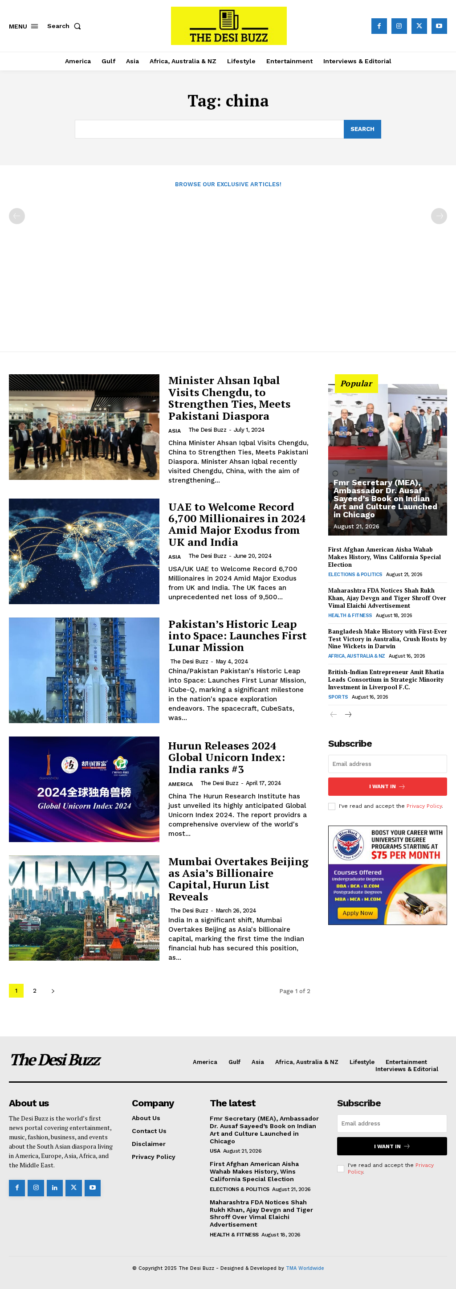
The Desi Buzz (207, 429)
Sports (338, 697)
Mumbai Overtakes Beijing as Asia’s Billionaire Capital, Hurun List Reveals (238, 879)
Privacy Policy (424, 806)
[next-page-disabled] (439, 216)
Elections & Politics (355, 574)
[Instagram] (399, 26)
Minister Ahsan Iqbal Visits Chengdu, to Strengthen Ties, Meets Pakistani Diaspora (229, 397)
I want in (382, 786)
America (180, 784)
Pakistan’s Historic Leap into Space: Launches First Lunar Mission (237, 636)
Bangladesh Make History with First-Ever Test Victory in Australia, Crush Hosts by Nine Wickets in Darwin (387, 639)
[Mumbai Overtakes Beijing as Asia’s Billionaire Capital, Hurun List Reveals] (84, 908)
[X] (419, 26)
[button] (66, 25)
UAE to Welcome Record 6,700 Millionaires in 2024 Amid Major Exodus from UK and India (237, 524)
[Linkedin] (55, 1188)
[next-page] (52, 991)
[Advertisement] (228, 265)
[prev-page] (17, 216)
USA (215, 1151)
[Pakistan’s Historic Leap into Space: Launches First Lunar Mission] (84, 670)
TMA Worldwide (305, 1268)
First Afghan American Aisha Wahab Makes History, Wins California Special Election (384, 557)
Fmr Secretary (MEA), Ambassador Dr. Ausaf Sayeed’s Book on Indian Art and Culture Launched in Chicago (385, 498)
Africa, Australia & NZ (356, 656)
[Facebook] (379, 26)
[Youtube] (439, 26)
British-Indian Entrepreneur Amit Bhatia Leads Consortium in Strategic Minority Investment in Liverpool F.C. (386, 679)
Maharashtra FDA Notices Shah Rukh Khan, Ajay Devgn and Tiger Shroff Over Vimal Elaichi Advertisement (387, 598)
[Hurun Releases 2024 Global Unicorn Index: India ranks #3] (84, 789)
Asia (174, 431)
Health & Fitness (350, 615)
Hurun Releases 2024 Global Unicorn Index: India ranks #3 (226, 757)
